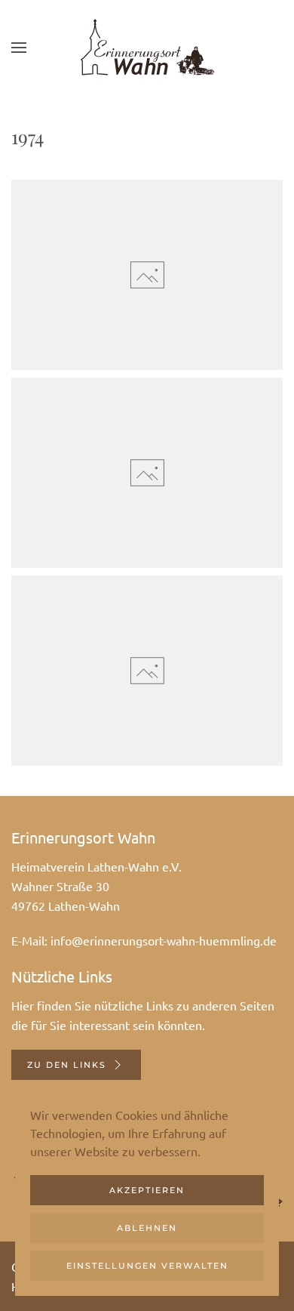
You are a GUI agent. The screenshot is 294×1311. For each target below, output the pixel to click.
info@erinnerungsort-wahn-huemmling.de (164, 940)
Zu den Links (66, 1065)
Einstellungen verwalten (147, 1265)
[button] (18, 47)
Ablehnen (147, 1228)
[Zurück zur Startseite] (147, 47)
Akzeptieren (147, 1190)
